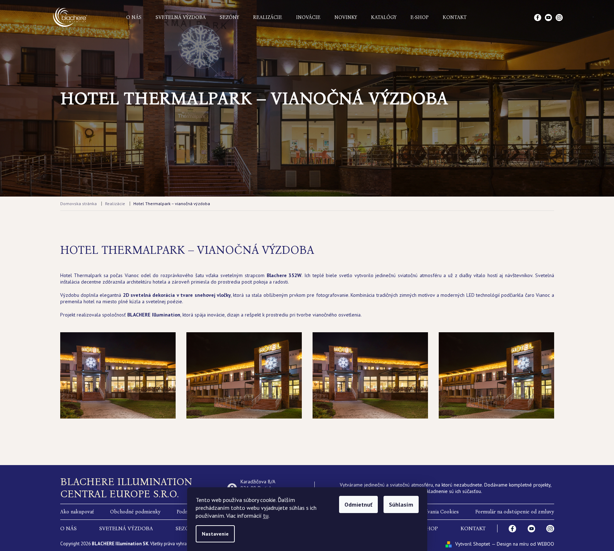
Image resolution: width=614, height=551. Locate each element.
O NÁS (68, 528)
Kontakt (455, 17)
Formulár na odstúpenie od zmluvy (514, 512)
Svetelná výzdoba (181, 17)
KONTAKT (473, 528)
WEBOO (545, 544)
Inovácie (308, 17)
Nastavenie (215, 534)
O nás (134, 17)
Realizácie (267, 17)
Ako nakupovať (77, 512)
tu (265, 515)
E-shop (419, 17)
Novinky (345, 17)
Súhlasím (401, 504)
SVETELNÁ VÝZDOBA (126, 528)
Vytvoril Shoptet (472, 544)
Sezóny (229, 17)
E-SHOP (428, 528)
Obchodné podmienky (135, 512)
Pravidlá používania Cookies (427, 512)
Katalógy (383, 17)
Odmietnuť (358, 504)
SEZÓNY (186, 528)
